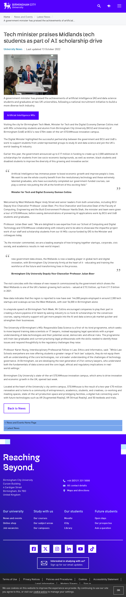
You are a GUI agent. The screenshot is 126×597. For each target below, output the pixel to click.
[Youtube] (81, 549)
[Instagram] (57, 549)
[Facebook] (34, 549)
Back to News (17, 408)
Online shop (9, 523)
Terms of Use (10, 579)
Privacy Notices (31, 579)
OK (118, 590)
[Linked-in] (69, 549)
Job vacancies (10, 528)
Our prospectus (103, 523)
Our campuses (41, 528)
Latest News (43, 17)
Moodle (68, 518)
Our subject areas (43, 523)
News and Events (23, 17)
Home (7, 17)
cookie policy (40, 592)
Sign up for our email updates (68, 563)
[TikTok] (92, 549)
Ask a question (103, 528)
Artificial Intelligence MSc (21, 115)
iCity (66, 523)
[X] (45, 549)
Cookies (83, 579)
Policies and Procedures (59, 579)
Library (68, 528)
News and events (12, 518)
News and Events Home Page (21, 423)
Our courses (40, 518)
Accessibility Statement (105, 579)
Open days (100, 518)
